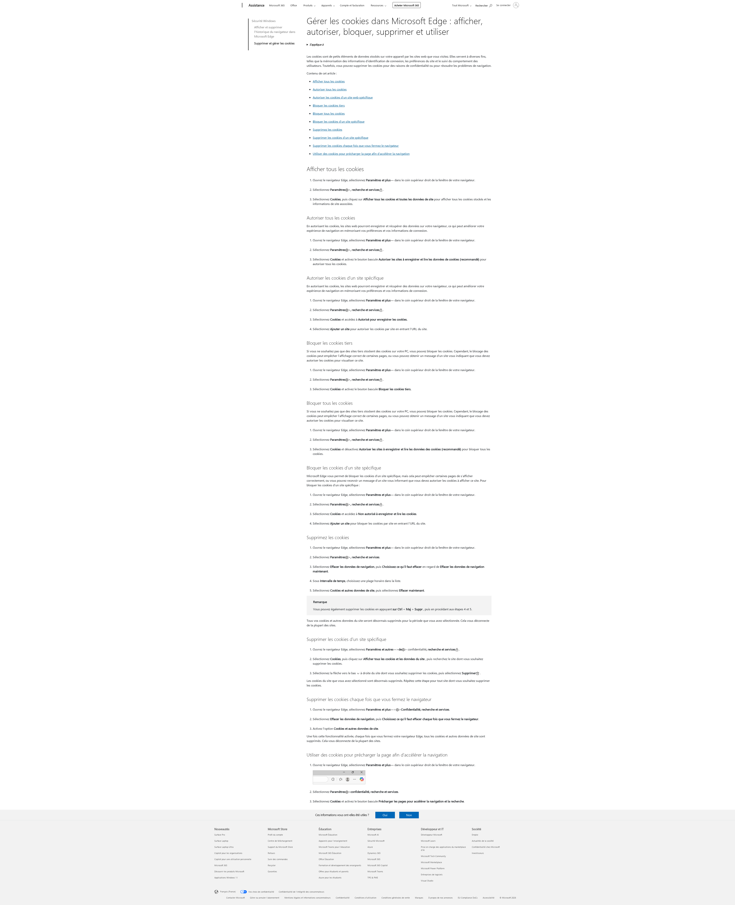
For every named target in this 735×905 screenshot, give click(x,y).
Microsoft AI (373, 834)
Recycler (272, 865)
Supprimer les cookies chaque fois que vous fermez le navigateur (356, 146)
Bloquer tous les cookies (329, 113)
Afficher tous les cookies (329, 81)
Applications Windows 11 (226, 877)
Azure (370, 846)
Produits (308, 5)
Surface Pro (219, 834)
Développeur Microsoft (431, 834)
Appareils (326, 5)
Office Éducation (326, 859)
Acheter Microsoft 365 (406, 5)
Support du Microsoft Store (280, 846)
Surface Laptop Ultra (224, 846)
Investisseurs (478, 853)
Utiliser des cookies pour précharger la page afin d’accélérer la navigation (361, 154)
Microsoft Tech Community (433, 856)
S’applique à (316, 44)
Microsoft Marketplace (431, 862)
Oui (385, 815)
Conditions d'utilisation (365, 897)
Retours (271, 853)
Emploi (475, 834)
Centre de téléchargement (280, 840)
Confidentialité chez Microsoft (486, 846)
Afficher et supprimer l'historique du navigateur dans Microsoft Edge (274, 31)
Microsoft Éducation (328, 834)
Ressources (377, 5)
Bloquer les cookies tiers (329, 105)
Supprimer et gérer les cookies (274, 43)
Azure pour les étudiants (330, 877)
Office (293, 5)
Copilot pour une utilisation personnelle (232, 859)
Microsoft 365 (277, 5)
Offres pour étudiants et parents (334, 871)
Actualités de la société (483, 840)
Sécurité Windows (264, 21)
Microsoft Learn (428, 840)
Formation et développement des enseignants (340, 865)
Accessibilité (488, 897)
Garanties (272, 871)
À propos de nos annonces (440, 897)
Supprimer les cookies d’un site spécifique (340, 137)
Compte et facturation (352, 5)
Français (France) (228, 891)
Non (409, 815)
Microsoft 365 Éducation (330, 853)
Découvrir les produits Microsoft (229, 871)
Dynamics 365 (374, 853)
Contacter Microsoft (235, 897)
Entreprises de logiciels (432, 874)
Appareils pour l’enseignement (333, 840)
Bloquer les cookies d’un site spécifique (338, 121)
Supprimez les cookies (327, 129)
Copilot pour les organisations (228, 853)
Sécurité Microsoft (376, 840)
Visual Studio (427, 880)
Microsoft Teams (375, 871)
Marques (419, 897)
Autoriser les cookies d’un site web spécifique (343, 97)
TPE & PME (373, 877)
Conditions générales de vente (395, 897)
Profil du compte (275, 834)
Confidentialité (343, 897)
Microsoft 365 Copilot (378, 865)
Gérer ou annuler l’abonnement (264, 897)
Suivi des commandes (278, 859)
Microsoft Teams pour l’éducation (334, 846)
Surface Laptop (221, 840)
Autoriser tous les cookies (330, 89)
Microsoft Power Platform (432, 868)
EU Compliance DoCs (468, 897)
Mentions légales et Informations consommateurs (307, 897)
